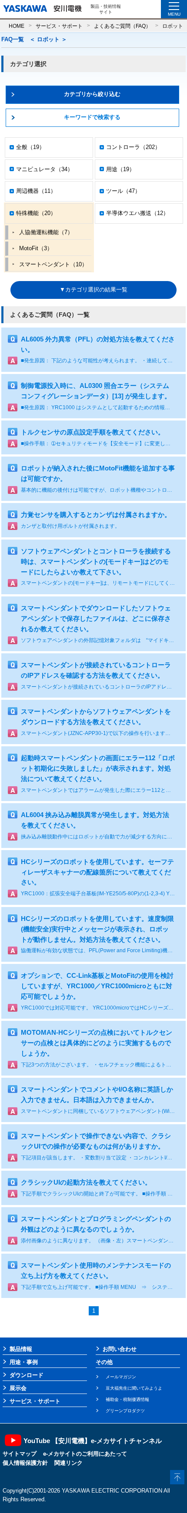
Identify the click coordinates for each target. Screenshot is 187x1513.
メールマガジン (121, 1376)
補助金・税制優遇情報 (127, 1399)
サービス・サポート (59, 26)
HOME (16, 26)
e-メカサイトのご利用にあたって (85, 1453)
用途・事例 (24, 1362)
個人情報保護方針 (25, 1463)
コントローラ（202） (133, 147)
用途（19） (120, 169)
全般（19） (30, 147)
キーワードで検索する (92, 117)
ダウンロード (26, 1375)
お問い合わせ (120, 1349)
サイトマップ (20, 1453)
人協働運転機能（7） (46, 232)
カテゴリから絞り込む (92, 94)
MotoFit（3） (36, 248)
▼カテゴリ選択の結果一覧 (93, 289)
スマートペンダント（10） (53, 264)
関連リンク (68, 1463)
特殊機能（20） (36, 213)
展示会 (18, 1388)
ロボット (172, 26)
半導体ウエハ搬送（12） (137, 213)
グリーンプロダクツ (125, 1410)
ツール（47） (123, 191)
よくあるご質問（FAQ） (122, 26)
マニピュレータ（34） (44, 169)
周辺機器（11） (36, 191)
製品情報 (21, 1349)
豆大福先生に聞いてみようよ (134, 1388)
